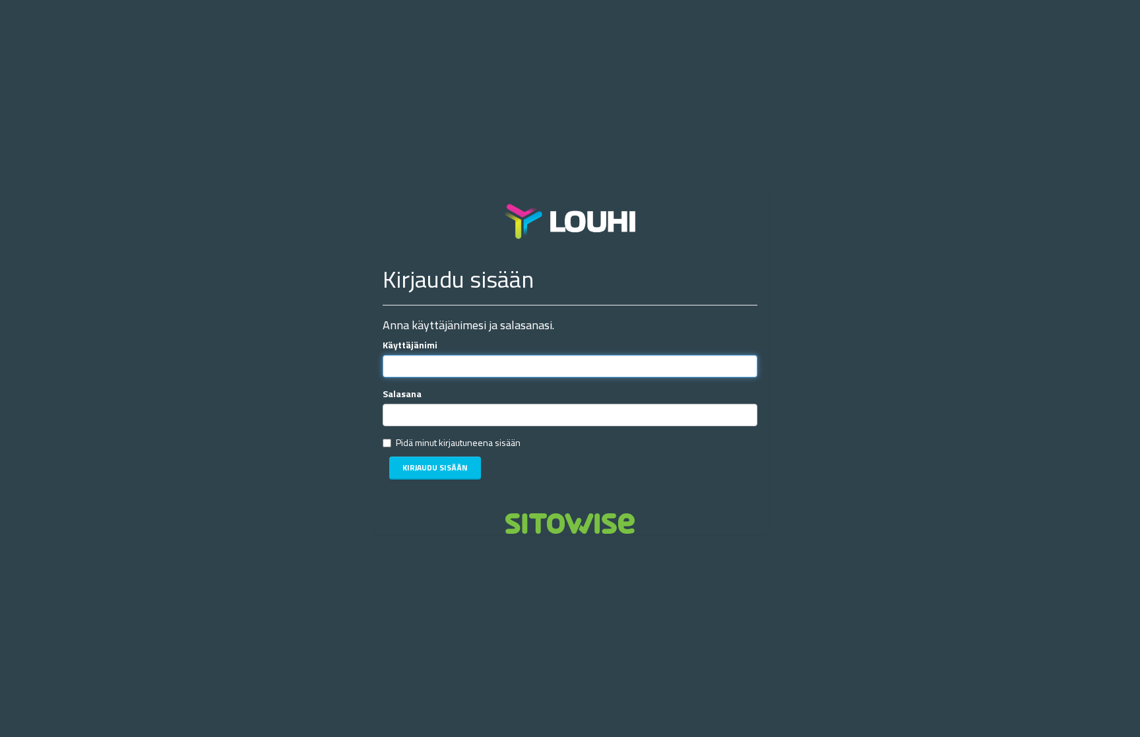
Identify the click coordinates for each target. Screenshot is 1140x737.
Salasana (402, 394)
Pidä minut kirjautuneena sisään (458, 442)
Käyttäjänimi (410, 345)
